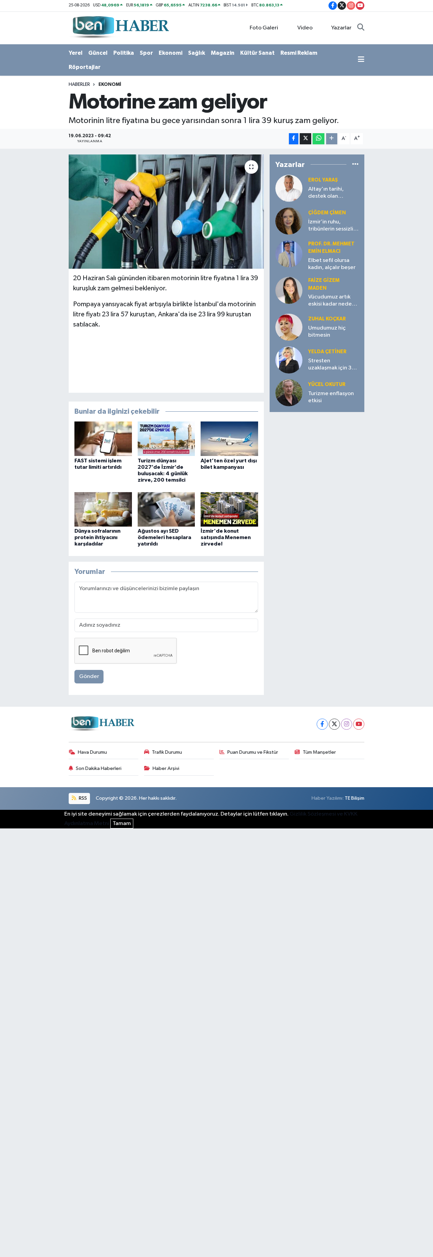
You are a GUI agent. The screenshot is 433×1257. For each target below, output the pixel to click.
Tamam (122, 823)
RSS (82, 798)
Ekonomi (170, 53)
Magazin (222, 53)
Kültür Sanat (257, 53)
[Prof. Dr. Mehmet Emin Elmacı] (288, 254)
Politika (123, 53)
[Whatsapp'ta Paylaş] (318, 138)
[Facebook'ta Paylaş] (293, 138)
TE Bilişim (354, 798)
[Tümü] (355, 164)
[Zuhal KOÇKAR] (288, 327)
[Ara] (360, 28)
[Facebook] (322, 724)
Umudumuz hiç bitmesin (327, 331)
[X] (334, 724)
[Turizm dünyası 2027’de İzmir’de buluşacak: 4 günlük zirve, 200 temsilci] (166, 438)
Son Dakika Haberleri (98, 768)
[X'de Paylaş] (305, 138)
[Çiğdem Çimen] (288, 221)
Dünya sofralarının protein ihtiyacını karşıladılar (97, 537)
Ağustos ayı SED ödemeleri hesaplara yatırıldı (164, 537)
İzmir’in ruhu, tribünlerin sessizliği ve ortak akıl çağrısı (333, 226)
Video (305, 28)
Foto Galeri (264, 28)
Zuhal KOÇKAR (327, 318)
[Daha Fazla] (331, 138)
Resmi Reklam (298, 53)
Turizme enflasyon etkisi (331, 397)
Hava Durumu (92, 752)
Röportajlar (84, 67)
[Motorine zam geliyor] (166, 211)
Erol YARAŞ (323, 180)
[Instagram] (346, 724)
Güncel (98, 53)
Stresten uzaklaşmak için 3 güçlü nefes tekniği (332, 365)
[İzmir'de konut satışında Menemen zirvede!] (229, 509)
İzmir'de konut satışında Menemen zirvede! (226, 537)
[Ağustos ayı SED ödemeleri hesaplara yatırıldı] (166, 509)
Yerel (76, 53)
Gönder (89, 676)
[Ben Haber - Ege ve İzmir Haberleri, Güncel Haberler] (120, 27)
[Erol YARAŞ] (288, 188)
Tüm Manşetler (319, 752)
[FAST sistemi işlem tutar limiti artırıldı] (103, 438)
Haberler (79, 84)
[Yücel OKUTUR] (288, 392)
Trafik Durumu (167, 752)
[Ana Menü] (361, 60)
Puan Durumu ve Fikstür (252, 752)
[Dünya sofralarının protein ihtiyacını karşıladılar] (103, 509)
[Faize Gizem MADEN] (288, 290)
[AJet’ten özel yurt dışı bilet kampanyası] (229, 438)
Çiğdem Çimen (327, 212)
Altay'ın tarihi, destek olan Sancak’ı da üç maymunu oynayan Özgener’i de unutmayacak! (331, 193)
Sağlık (196, 53)
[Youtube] (358, 724)
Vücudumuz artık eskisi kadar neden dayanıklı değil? (331, 301)
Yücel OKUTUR (326, 384)
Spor (146, 53)
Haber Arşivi (166, 768)
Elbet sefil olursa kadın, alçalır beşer (332, 264)
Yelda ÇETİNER (327, 351)
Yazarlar (341, 28)
